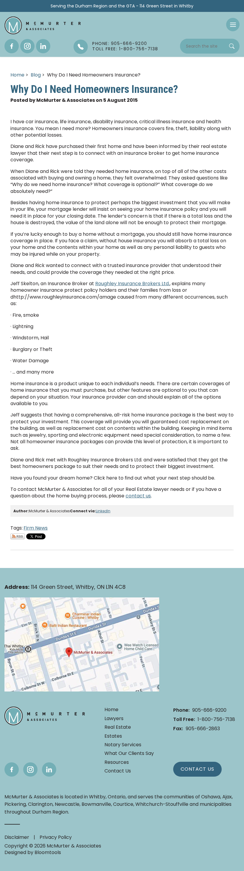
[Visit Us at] (81, 644)
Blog (36, 74)
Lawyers (113, 718)
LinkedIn (103, 510)
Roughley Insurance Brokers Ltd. (132, 283)
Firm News (36, 528)
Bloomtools (48, 852)
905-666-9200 (199, 710)
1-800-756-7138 (204, 719)
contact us (138, 495)
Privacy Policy (56, 837)
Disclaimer (16, 837)
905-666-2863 (196, 728)
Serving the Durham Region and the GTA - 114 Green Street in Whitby (122, 6)
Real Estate (117, 727)
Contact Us (117, 771)
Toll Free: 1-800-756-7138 (125, 49)
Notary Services (122, 745)
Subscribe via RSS (17, 536)
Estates (113, 736)
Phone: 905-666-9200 (119, 43)
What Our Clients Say (129, 753)
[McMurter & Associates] (42, 25)
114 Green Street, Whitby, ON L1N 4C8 (65, 587)
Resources (116, 762)
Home (17, 74)
